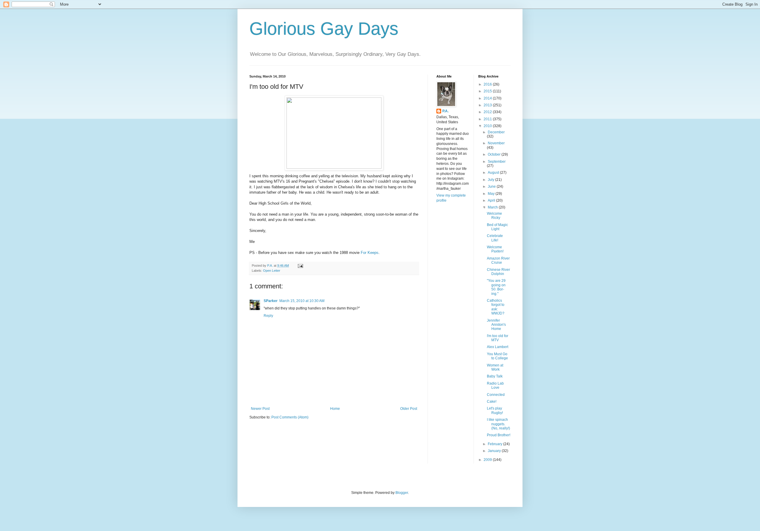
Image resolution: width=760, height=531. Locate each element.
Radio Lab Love (495, 385)
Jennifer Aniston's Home (496, 324)
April (492, 200)
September (497, 161)
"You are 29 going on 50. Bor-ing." (496, 287)
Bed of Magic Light (497, 227)
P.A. (445, 111)
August (494, 172)
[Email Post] (300, 265)
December (496, 132)
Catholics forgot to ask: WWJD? (495, 306)
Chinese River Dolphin (498, 272)
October (494, 154)
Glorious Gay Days (323, 29)
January (495, 451)
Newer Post (260, 409)
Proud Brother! (498, 435)
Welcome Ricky (494, 215)
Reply (268, 316)
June (492, 186)
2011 (488, 119)
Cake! (491, 401)
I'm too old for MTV (497, 338)
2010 (488, 126)
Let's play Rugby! (495, 410)
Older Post (408, 409)
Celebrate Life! (495, 238)
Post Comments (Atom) (289, 417)
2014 (488, 98)
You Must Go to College (497, 356)
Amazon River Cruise (498, 260)
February (495, 444)
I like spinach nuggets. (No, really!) (498, 424)
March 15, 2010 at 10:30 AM (301, 301)
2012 (488, 112)
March (493, 207)
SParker (271, 301)
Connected (496, 395)
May (491, 194)
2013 (488, 105)
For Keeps (370, 252)
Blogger (401, 493)
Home (335, 409)
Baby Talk (495, 376)
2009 (488, 460)
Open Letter (271, 270)
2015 (488, 91)
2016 (488, 84)
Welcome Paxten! (495, 249)
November (496, 143)
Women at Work (495, 367)
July (491, 180)
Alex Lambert (497, 347)
